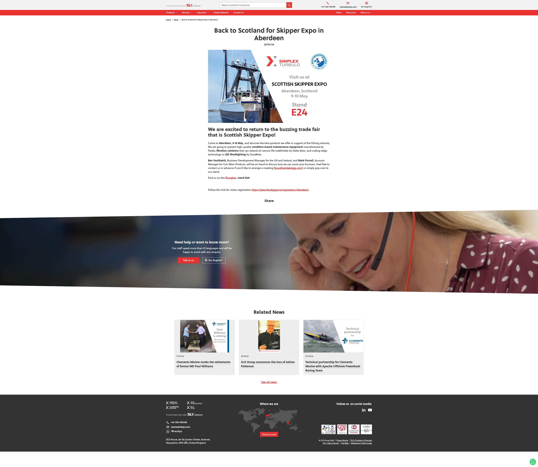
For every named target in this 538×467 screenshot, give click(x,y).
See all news (269, 382)
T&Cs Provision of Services (361, 440)
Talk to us (188, 260)
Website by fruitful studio (361, 443)
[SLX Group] (187, 5)
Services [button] (186, 12)
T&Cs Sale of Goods (331, 443)
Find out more (269, 434)
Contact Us (238, 12)
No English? (366, 6)
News (338, 12)
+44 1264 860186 (328, 6)
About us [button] (365, 12)
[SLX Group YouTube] (369, 409)
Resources (351, 12)
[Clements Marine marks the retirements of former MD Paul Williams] (204, 336)
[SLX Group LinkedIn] (364, 409)
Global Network (220, 12)
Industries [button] (201, 12)
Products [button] (170, 12)
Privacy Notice (342, 440)
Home (168, 19)
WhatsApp (176, 431)
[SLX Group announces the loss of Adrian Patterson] (269, 336)
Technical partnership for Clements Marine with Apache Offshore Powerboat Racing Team (332, 366)
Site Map (345, 443)
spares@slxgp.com (348, 6)
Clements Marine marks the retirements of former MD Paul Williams (203, 364)
